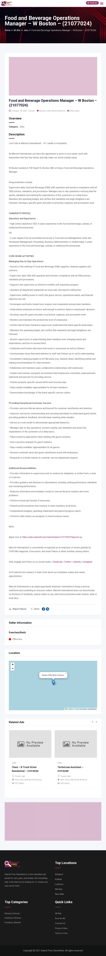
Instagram (87, 562)
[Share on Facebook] (43, 609)
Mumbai (58, 889)
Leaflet (69, 709)
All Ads (58, 913)
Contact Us (60, 923)
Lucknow (59, 884)
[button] (53, 682)
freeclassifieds (17, 632)
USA (49, 111)
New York (11, 780)
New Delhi (59, 894)
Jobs (21, 126)
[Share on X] (47, 609)
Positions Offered (13, 918)
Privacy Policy (61, 928)
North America (58, 111)
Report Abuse (19, 609)
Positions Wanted (13, 922)
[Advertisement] (53, 76)
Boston (42, 111)
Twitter (67, 562)
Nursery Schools (12, 913)
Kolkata (58, 879)
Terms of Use (61, 933)
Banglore (59, 874)
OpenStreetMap (81, 709)
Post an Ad (60, 918)
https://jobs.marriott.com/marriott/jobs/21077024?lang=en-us (52, 537)
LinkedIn (77, 562)
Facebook (57, 562)
